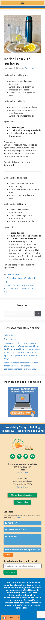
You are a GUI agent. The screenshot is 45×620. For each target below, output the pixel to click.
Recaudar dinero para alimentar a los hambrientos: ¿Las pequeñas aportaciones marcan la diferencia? (21, 365)
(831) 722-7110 (22, 472)
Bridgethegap (10, 339)
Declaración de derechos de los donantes (21, 601)
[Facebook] (12, 456)
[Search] (38, 314)
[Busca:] (19, 314)
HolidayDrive (10, 334)
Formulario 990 (11, 597)
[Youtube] (32, 456)
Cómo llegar (22, 487)
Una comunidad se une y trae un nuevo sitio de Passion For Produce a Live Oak (22, 288)
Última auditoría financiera (22, 595)
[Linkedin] (25, 456)
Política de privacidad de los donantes (24, 599)
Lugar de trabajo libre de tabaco (27, 606)
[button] (22, 3)
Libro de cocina (14, 274)
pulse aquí (19, 518)
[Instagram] (19, 456)
